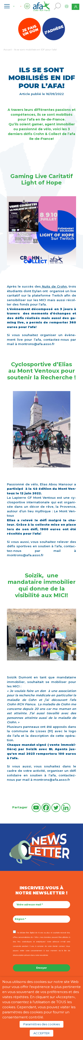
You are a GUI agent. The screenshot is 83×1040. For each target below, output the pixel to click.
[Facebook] (46, 807)
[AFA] (41, 6)
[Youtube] (36, 807)
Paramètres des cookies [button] (41, 1024)
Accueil (7, 49)
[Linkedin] (65, 807)
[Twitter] (55, 807)
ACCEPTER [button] (41, 1033)
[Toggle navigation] (6, 6)
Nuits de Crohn (54, 286)
